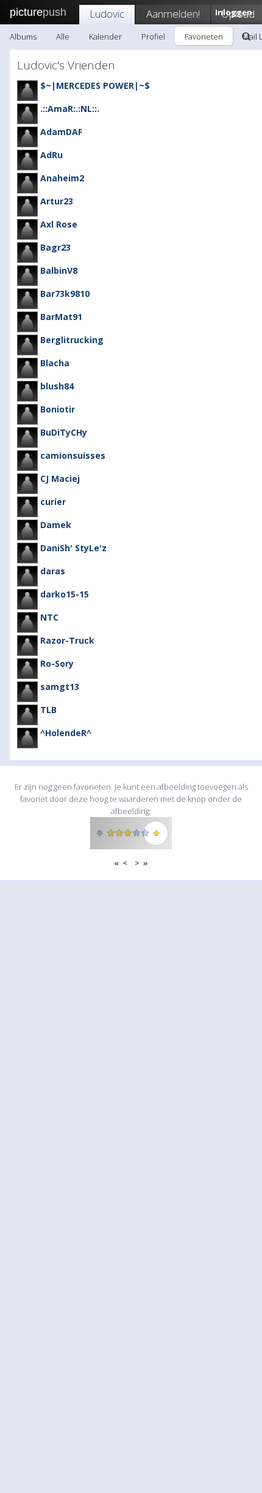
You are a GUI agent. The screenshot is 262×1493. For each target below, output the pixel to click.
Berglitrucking (72, 340)
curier (53, 501)
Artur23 (56, 201)
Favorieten (204, 36)
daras (52, 571)
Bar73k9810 (65, 293)
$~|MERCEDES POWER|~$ (95, 85)
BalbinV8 (58, 270)
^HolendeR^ (65, 733)
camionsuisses (72, 455)
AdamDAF (61, 131)
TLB (48, 709)
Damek (55, 525)
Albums (23, 36)
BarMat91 (61, 316)
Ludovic (107, 14)
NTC (49, 617)
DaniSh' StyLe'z (73, 548)
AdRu (51, 155)
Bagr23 (55, 247)
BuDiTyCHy (63, 432)
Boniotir (57, 409)
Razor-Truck (67, 640)
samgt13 (59, 686)
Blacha (54, 363)
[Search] (246, 36)
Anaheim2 (62, 178)
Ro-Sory (57, 663)
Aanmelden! (173, 14)
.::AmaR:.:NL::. (69, 108)
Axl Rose (58, 224)
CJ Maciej (60, 478)
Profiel (153, 36)
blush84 (57, 386)
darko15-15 (64, 594)
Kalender (105, 36)
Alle (62, 36)
